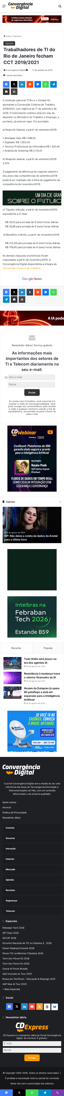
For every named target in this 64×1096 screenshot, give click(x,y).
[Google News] (32, 279)
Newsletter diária (11, 817)
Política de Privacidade (14, 812)
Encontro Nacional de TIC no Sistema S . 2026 (27, 943)
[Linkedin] (22, 84)
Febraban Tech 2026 (13, 927)
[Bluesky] (54, 1007)
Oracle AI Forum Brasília (15, 968)
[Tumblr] (30, 292)
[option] (32, 525)
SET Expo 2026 (10, 933)
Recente (16, 648)
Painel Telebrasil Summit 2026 (18, 948)
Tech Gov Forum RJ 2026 (15, 963)
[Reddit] (30, 84)
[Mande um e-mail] (27, 70)
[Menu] (4, 7)
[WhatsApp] (45, 84)
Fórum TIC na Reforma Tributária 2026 (22, 953)
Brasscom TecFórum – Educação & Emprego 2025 (28, 979)
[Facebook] (6, 84)
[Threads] (47, 1007)
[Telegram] (53, 84)
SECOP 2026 (9, 938)
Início (8, 36)
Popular (48, 648)
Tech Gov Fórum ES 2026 (16, 958)
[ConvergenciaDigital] (20, 6)
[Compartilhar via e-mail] (6, 91)
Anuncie (6, 807)
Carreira (17, 36)
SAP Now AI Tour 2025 (14, 984)
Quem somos (9, 802)
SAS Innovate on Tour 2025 (17, 974)
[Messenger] (37, 84)
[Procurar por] (60, 7)
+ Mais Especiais (11, 989)
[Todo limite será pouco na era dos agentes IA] (12, 663)
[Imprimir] (14, 91)
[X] (14, 84)
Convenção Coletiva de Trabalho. (22, 268)
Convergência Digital (15, 70)
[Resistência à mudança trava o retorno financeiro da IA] (12, 678)
